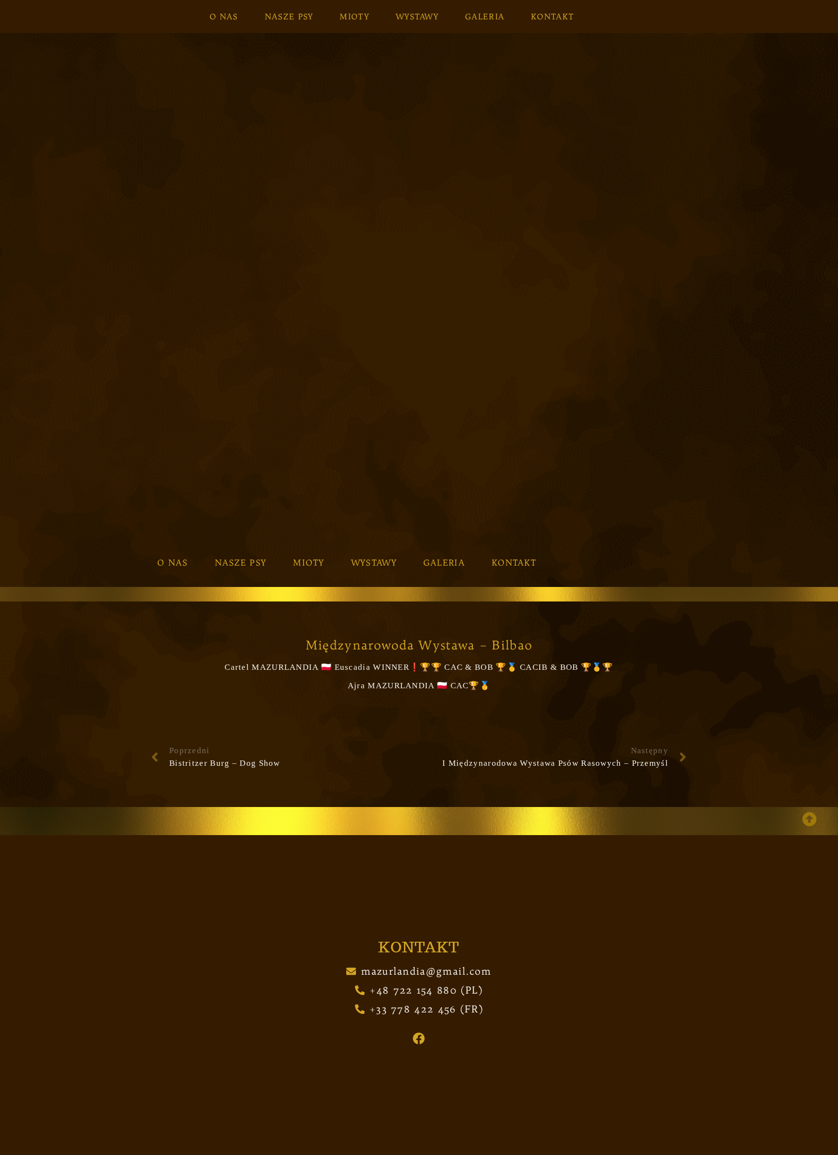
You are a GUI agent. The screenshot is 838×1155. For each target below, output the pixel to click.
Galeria (484, 16)
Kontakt (552, 16)
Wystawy (417, 16)
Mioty (354, 16)
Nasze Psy (289, 16)
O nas (224, 16)
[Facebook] (419, 1038)
